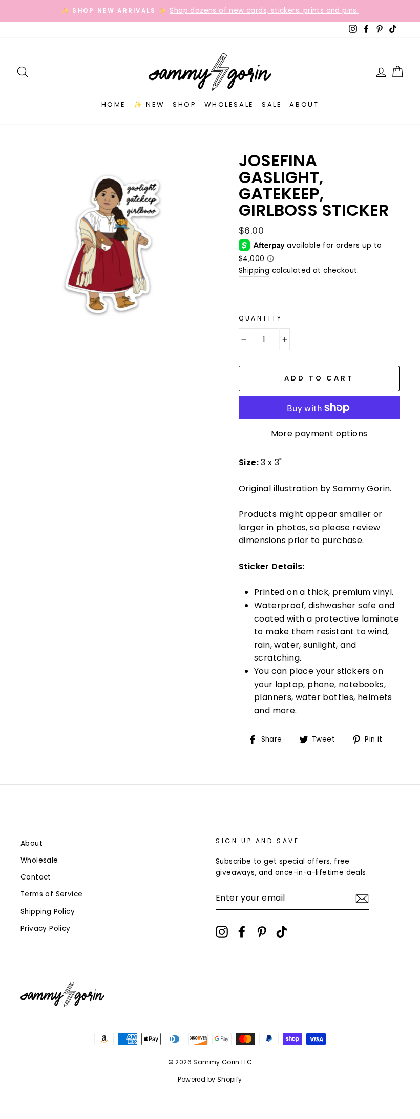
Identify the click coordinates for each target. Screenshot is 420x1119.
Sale (272, 104)
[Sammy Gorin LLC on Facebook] (242, 932)
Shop (184, 104)
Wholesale (229, 104)
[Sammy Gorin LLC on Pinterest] (262, 932)
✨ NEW (149, 104)
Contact (35, 877)
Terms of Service (51, 894)
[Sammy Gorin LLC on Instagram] (222, 932)
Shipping (254, 270)
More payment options (319, 433)
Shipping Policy (47, 911)
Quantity (261, 318)
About (304, 104)
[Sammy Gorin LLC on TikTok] (282, 932)
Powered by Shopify (210, 1079)
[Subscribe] (362, 898)
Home (113, 104)
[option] (210, 10)
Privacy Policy (45, 928)
